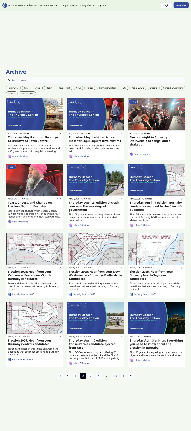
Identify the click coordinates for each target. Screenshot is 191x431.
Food (26, 88)
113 (115, 375)
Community (13, 88)
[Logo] (4, 5)
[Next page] (124, 376)
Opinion (12, 93)
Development (64, 88)
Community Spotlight (107, 88)
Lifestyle (153, 88)
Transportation (27, 93)
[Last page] (131, 376)
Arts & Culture (138, 88)
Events (37, 88)
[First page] (60, 376)
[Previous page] (68, 376)
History (49, 88)
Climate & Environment (172, 88)
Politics (90, 88)
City (124, 88)
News (78, 88)
